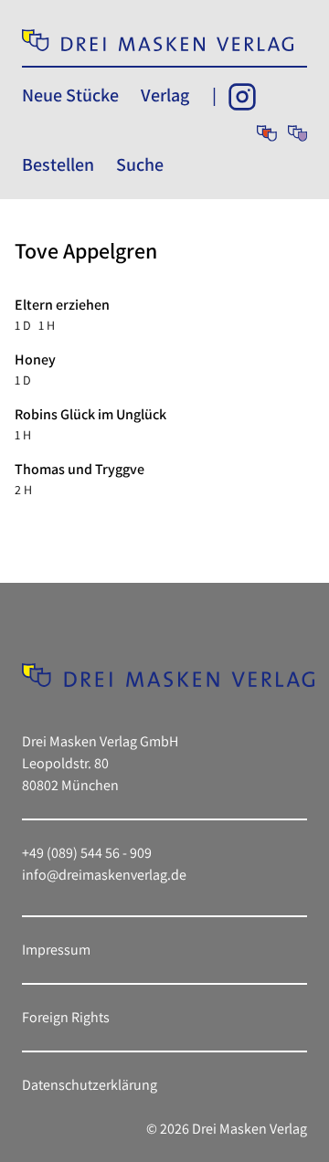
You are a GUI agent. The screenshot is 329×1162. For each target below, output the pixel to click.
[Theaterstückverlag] (266, 133)
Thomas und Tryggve (79, 469)
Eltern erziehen (62, 304)
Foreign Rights (66, 1017)
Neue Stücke (70, 95)
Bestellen (58, 164)
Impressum (56, 949)
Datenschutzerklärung (89, 1084)
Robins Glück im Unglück (90, 414)
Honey (35, 359)
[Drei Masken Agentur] (297, 133)
